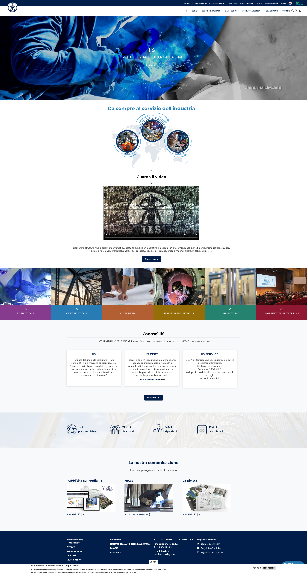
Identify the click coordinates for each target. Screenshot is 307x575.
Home (187, 3)
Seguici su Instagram (211, 552)
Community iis (199, 3)
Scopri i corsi (151, 259)
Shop (283, 3)
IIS (187, 11)
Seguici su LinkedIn (210, 544)
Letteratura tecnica (251, 11)
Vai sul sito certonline (150, 379)
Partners (286, 11)
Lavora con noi (254, 3)
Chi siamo (150, 65)
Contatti (239, 3)
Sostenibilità (271, 3)
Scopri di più (153, 397)
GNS (230, 3)
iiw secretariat (217, 3)
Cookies (154, 561)
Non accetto (269, 568)
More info (131, 572)
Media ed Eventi (271, 11)
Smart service (231, 11)
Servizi (195, 11)
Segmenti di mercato (211, 11)
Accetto (257, 567)
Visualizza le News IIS (136, 514)
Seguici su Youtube (211, 548)
